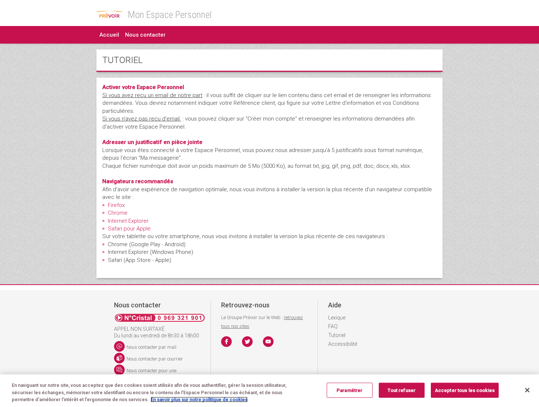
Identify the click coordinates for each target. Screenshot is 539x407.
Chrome (118, 213)
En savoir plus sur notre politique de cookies (199, 399)
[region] (269, 390)
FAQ (333, 326)
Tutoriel (336, 335)
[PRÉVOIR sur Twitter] (247, 341)
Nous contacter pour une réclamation (145, 372)
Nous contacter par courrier (154, 359)
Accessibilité (342, 344)
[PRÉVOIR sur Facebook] (226, 341)
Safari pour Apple (129, 228)
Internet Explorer (128, 221)
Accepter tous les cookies (465, 390)
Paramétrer (349, 390)
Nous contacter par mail (151, 347)
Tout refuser (401, 390)
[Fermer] (527, 390)
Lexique (336, 318)
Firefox (116, 205)
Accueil (109, 35)
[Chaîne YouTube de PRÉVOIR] (268, 341)
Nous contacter (145, 35)
